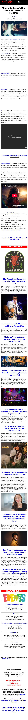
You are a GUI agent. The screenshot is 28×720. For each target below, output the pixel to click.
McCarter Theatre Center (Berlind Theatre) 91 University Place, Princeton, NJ (14, 637)
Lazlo (15, 16)
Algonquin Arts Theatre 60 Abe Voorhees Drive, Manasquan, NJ (14, 618)
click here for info (5, 658)
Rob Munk (4, 89)
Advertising (11, 709)
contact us (22, 694)
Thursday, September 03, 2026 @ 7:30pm (14, 635)
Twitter (20, 699)
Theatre (4, 709)
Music (22, 707)
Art (4, 707)
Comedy (8, 707)
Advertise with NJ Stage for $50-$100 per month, (14, 156)
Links (9, 710)
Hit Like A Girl (5, 73)
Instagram (4, 700)
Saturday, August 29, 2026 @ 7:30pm (14, 607)
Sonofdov (4, 111)
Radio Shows (16, 710)
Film (18, 707)
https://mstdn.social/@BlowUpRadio (12, 230)
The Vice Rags (5, 53)
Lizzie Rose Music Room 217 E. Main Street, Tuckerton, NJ (14, 609)
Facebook (15, 699)
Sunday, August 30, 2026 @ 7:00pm (14, 626)
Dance (14, 707)
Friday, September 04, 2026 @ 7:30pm (14, 644)
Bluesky (16, 700)
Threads (10, 700)
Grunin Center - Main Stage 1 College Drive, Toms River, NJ (14, 628)
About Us (19, 709)
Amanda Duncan (5, 163)
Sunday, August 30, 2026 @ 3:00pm (14, 616)
